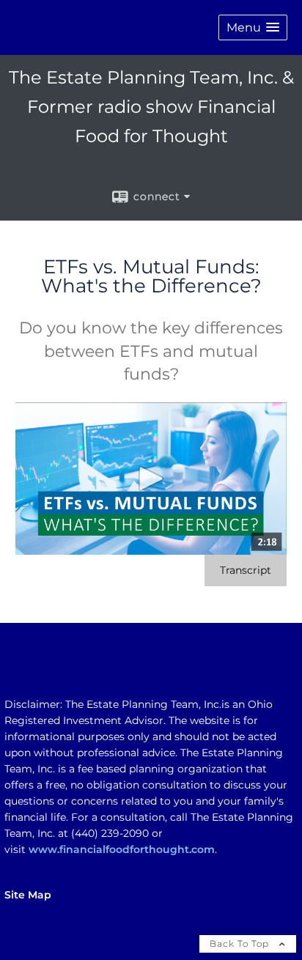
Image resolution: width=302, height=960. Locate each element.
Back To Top (241, 943)
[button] (252, 27)
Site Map (27, 894)
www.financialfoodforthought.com (122, 849)
